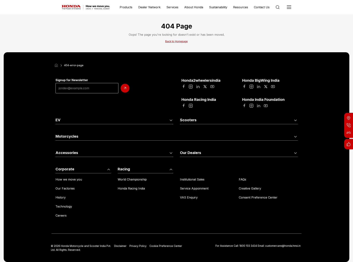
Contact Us (262, 7)
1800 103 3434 (248, 245)
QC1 (117, 130)
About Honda (193, 7)
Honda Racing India (131, 188)
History (61, 197)
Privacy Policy (138, 245)
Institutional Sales (192, 179)
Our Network (189, 163)
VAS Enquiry (189, 197)
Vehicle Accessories (69, 163)
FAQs (242, 179)
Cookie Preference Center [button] (165, 245)
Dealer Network (149, 7)
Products (126, 7)
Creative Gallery (250, 188)
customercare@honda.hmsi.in (283, 245)
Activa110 (186, 130)
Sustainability (218, 7)
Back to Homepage (176, 41)
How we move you (69, 179)
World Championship (132, 179)
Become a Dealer (251, 163)
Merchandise (123, 163)
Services (172, 7)
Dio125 (243, 130)
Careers (61, 215)
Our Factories (65, 188)
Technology (64, 206)
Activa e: (61, 130)
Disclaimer (120, 245)
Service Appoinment (194, 188)
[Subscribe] (125, 88)
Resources (240, 7)
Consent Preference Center (258, 197)
